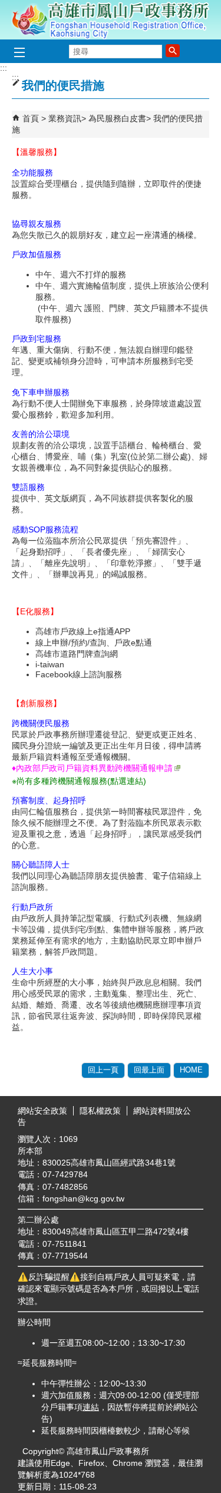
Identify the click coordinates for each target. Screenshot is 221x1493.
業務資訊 (64, 118)
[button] (173, 50)
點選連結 (126, 781)
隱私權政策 (100, 1110)
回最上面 (149, 1069)
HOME (191, 1069)
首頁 (30, 118)
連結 (91, 1407)
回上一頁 (103, 1069)
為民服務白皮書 (117, 118)
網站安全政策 (42, 1110)
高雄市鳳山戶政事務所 (110, 19)
